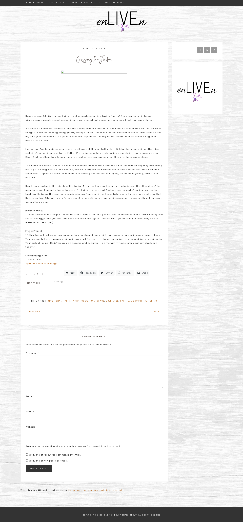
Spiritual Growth (131, 301)
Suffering (150, 301)
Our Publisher (114, 3)
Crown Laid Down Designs (145, 515)
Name (30, 396)
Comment (33, 353)
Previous (34, 311)
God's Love (88, 301)
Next (156, 311)
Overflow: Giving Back (85, 3)
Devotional (55, 301)
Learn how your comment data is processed (95, 490)
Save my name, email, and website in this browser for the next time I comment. (73, 446)
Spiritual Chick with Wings (41, 263)
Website (30, 426)
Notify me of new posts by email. (48, 460)
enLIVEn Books (34, 3)
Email (30, 411)
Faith (66, 301)
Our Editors (57, 3)
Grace (100, 301)
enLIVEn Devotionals (121, 21)
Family (76, 301)
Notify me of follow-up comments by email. (55, 454)
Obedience (112, 301)
